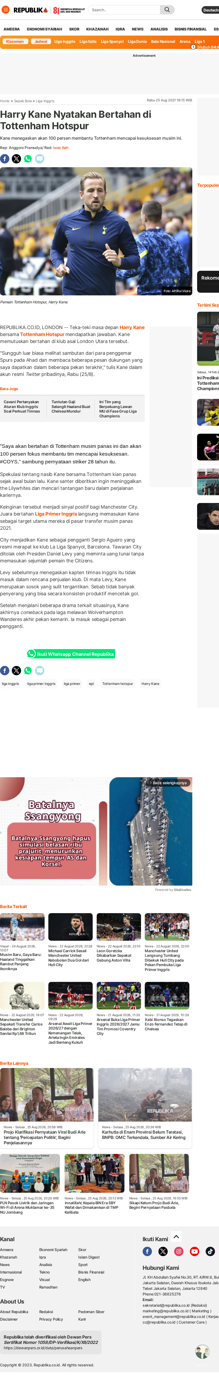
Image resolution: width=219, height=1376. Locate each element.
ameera (11, 29)
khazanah (97, 29)
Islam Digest (88, 1257)
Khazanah (8, 1257)
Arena (184, 41)
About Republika (14, 1311)
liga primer (72, 683)
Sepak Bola (23, 101)
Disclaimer (9, 1319)
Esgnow (7, 1279)
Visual (44, 1279)
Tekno (44, 1272)
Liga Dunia (137, 41)
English (84, 1279)
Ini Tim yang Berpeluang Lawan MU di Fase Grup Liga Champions (118, 408)
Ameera (6, 1249)
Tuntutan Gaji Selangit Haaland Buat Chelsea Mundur (71, 406)
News (5, 1264)
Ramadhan (48, 1287)
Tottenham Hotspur (42, 334)
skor (74, 29)
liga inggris (10, 683)
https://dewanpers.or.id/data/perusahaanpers (43, 1347)
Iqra (42, 1257)
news (137, 29)
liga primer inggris (41, 683)
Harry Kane (132, 327)
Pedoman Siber (91, 1311)
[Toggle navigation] (5, 9)
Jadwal (40, 41)
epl (91, 683)
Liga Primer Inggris (56, 514)
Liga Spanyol (112, 41)
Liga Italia (88, 41)
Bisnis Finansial (191, 29)
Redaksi (46, 1311)
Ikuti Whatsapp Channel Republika (75, 654)
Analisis (45, 1264)
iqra (120, 29)
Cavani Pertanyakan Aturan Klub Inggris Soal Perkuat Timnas (22, 406)
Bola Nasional (163, 41)
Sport (83, 1264)
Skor (82, 1249)
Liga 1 (200, 41)
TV (2, 1287)
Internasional (11, 1272)
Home (5, 101)
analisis (158, 29)
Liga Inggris (64, 41)
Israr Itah (60, 147)
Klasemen (15, 41)
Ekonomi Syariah (44, 29)
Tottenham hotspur (117, 683)
